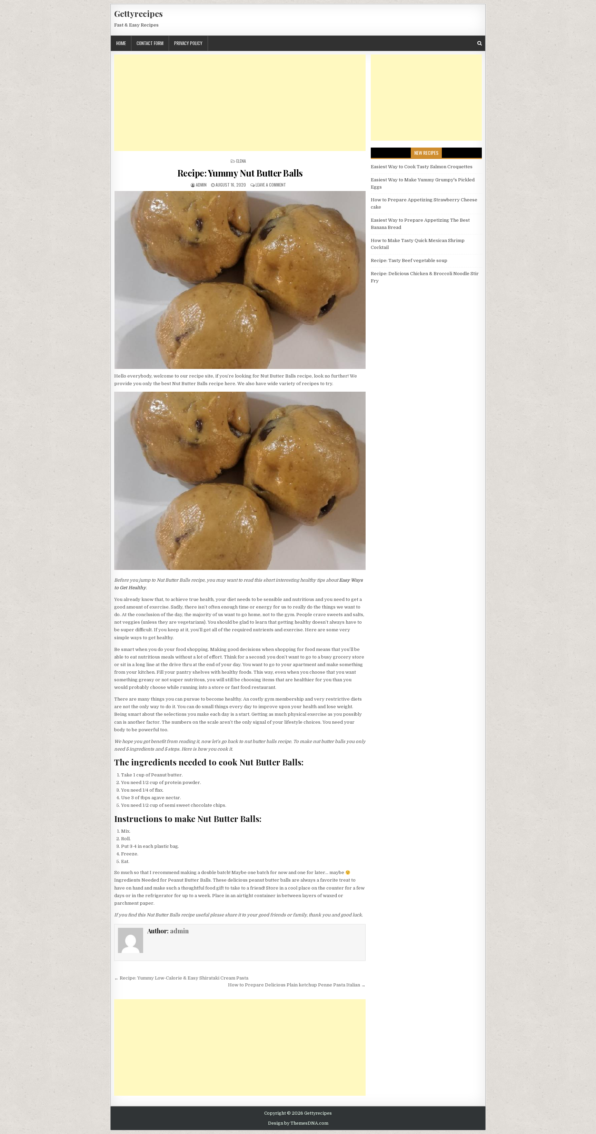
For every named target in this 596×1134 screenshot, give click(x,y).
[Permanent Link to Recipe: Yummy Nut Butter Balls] (240, 280)
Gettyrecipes (138, 13)
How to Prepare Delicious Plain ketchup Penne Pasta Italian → (297, 984)
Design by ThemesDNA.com (298, 1123)
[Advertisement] (240, 102)
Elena (241, 161)
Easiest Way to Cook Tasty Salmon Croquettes (422, 166)
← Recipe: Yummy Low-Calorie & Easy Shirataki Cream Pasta (181, 978)
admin (201, 185)
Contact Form (150, 43)
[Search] (479, 43)
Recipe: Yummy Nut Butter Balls (240, 173)
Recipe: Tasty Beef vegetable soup (409, 260)
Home (121, 43)
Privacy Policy (188, 43)
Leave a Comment (271, 185)
